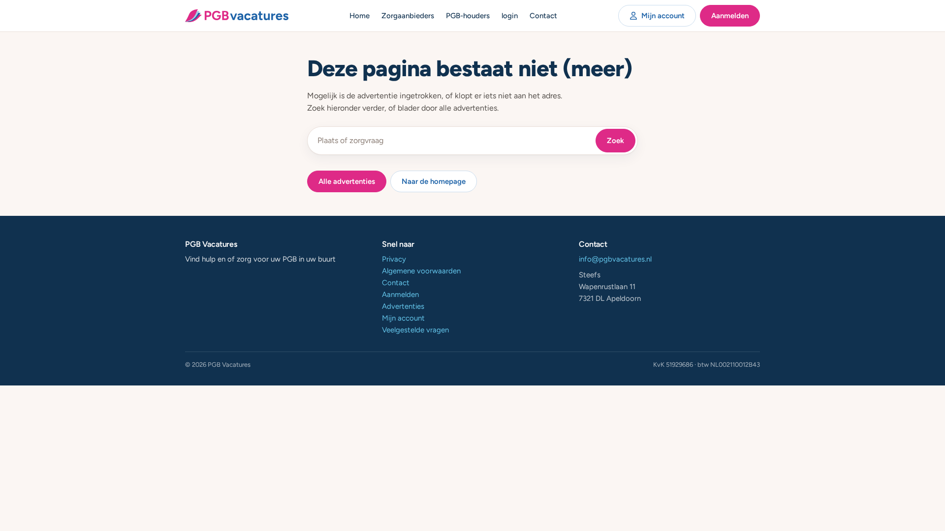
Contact (543, 15)
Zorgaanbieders (407, 15)
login (510, 15)
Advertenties (403, 306)
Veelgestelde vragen (415, 329)
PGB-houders (468, 15)
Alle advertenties (346, 181)
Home (359, 15)
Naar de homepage (434, 181)
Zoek (615, 140)
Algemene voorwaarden (421, 270)
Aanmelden (730, 15)
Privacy (394, 259)
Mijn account (663, 15)
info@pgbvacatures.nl (615, 259)
